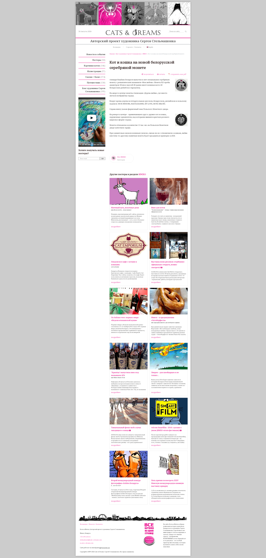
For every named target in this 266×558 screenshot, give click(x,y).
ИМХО (145, 54)
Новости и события (95, 54)
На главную (117, 47)
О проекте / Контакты (133, 47)
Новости (91, 524)
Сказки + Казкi (95, 76)
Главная (112, 54)
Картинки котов (94, 65)
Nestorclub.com (105, 547)
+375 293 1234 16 (85, 537)
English (150, 47)
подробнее (116, 226)
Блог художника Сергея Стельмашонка (93, 90)
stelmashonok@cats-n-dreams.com (91, 540)
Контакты (99, 524)
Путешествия (96, 82)
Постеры (98, 60)
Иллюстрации (96, 71)
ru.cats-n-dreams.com (86, 543)
